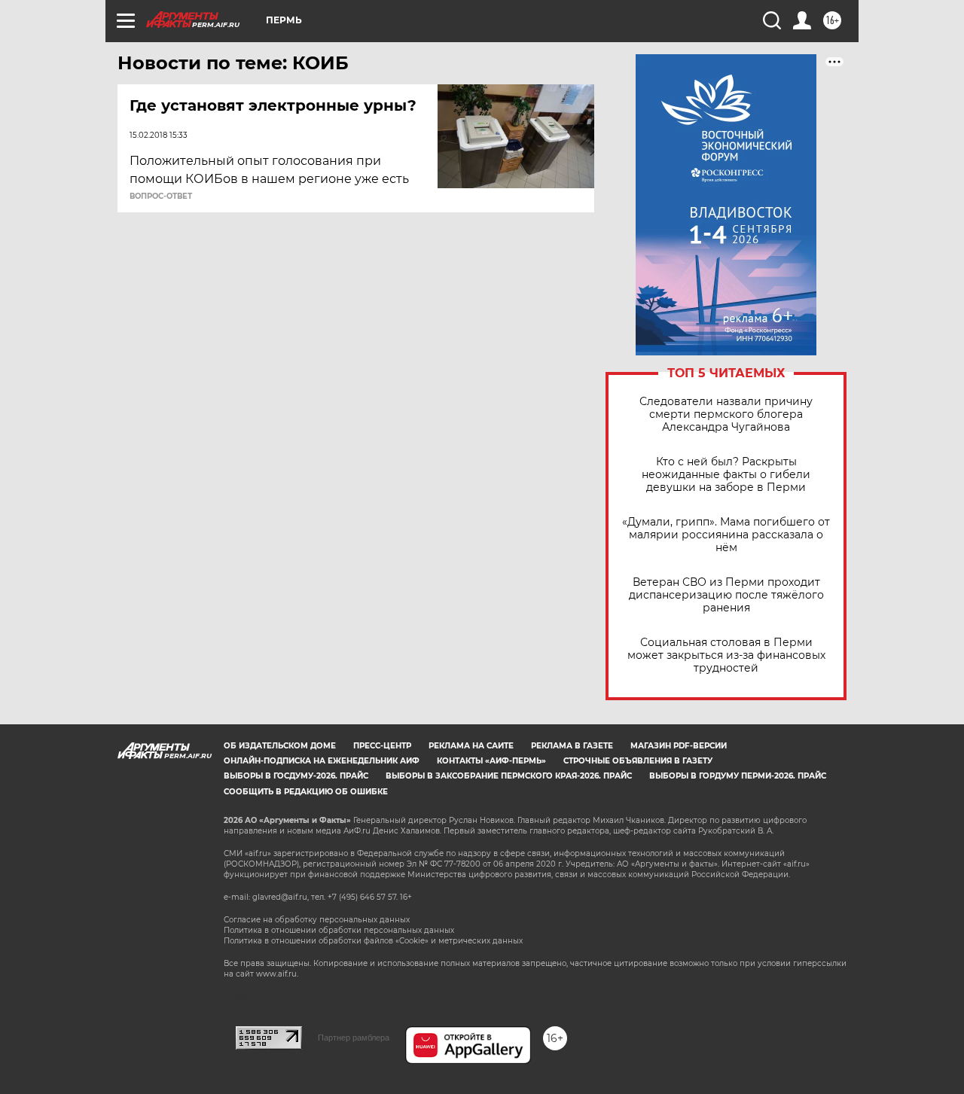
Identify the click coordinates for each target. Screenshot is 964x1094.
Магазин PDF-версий (678, 746)
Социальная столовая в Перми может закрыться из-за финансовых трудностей (726, 655)
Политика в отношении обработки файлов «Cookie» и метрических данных (373, 941)
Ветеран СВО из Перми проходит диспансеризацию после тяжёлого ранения (726, 595)
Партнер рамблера (353, 1037)
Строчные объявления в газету (637, 761)
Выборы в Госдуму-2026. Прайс (296, 776)
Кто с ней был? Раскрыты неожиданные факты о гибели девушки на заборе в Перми (726, 475)
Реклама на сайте (471, 746)
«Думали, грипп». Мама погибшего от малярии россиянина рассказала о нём (726, 535)
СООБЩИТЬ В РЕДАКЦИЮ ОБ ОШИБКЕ (306, 792)
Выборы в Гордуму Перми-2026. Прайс (737, 776)
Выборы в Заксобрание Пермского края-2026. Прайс (509, 776)
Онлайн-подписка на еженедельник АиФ (321, 761)
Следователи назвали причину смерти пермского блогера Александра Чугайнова (726, 414)
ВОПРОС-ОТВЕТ (161, 196)
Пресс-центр (382, 746)
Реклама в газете (572, 746)
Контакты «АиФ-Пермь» (491, 761)
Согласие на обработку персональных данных (317, 920)
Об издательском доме (280, 746)
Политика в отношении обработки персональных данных (339, 930)
